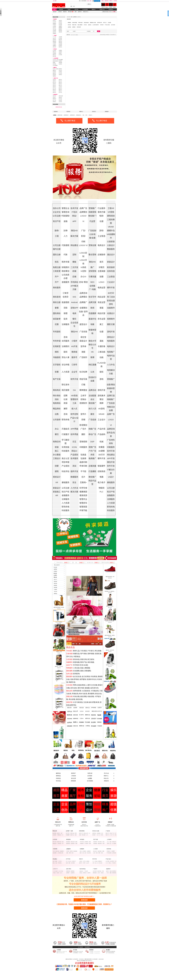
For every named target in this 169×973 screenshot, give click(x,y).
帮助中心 (111, 0)
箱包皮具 (60, 30)
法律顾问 (65, 346)
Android (74, 302)
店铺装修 (101, 254)
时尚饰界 (60, 100)
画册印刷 (83, 462)
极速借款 (65, 302)
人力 (65, 236)
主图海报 (101, 271)
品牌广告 (83, 208)
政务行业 (60, 83)
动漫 (101, 221)
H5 (92, 352)
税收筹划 (65, 271)
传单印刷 (83, 466)
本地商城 (54, 53)
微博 (92, 357)
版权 (101, 372)
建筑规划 (111, 216)
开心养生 (60, 73)
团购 (76, 11)
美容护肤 (54, 39)
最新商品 (58, 773)
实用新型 (57, 346)
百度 (83, 115)
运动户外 (54, 27)
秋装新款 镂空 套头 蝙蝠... (110, 620)
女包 (74, 6)
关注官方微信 (58, 140)
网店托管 (101, 313)
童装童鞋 (60, 27)
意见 (72, 778)
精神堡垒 (83, 390)
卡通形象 (101, 346)
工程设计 (57, 458)
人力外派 (74, 488)
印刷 (83, 241)
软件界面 (74, 434)
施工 (57, 451)
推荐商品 (58, 775)
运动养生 (60, 71)
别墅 (57, 466)
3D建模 (101, 451)
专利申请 (57, 341)
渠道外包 (92, 319)
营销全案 (92, 245)
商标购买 (57, 390)
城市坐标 (55, 49)
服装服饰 (60, 29)
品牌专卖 (80, 11)
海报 (83, 352)
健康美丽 (83, 492)
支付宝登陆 (90, 781)
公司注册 (57, 245)
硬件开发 (111, 287)
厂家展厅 (55, 35)
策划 (101, 399)
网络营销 (92, 212)
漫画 (101, 341)
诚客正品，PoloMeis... (110, 664)
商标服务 (57, 287)
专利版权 (57, 332)
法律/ (65, 230)
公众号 (58, 143)
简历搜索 (65, 390)
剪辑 (83, 420)
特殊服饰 (54, 33)
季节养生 (54, 71)
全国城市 (60, 51)
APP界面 (74, 429)
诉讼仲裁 (65, 365)
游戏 (101, 379)
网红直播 (92, 365)
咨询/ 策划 (83, 282)
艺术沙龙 (60, 98)
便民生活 (54, 51)
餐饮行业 (54, 89)
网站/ (74, 216)
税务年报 (65, 262)
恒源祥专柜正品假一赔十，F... (59, 636)
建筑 (57, 471)
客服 (101, 308)
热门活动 (111, 297)
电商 (74, 313)
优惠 (57, 324)
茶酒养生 (60, 68)
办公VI (83, 276)
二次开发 (74, 267)
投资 (65, 319)
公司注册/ (57, 216)
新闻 (92, 308)
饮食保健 (60, 24)
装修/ (57, 230)
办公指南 (60, 54)
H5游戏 (101, 409)
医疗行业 (54, 82)
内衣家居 (54, 30)
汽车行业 (60, 86)
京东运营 (101, 319)
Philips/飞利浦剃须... (59, 622)
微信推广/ (92, 216)
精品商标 (57, 409)
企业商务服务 (55, 58)
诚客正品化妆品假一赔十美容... (59, 607)
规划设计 (57, 477)
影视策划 (83, 425)
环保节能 (83, 510)
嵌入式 (74, 409)
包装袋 (83, 458)
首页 (71, 16)
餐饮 (74, 319)
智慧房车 (83, 503)
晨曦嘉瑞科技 (78, 115)
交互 (74, 442)
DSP (92, 442)
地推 (92, 324)
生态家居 (54, 26)
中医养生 (60, 74)
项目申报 (65, 462)
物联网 (101, 488)
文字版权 (57, 365)
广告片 (83, 429)
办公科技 (60, 23)
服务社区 (54, 54)
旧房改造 (111, 271)
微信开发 (111, 462)
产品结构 (101, 434)
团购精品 (54, 23)
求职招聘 (60, 62)
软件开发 (74, 379)
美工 (101, 324)
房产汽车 (54, 100)
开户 (57, 276)
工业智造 (101, 236)
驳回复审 (57, 319)
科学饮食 (83, 488)
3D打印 (111, 293)
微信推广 (92, 403)
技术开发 (74, 208)
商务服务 (60, 61)
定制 (74, 254)
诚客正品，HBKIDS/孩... (110, 650)
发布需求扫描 (108, 140)
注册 (88, 0)
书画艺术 (60, 20)
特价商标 (57, 395)
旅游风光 (54, 101)
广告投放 (111, 403)
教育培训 (54, 98)
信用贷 (65, 297)
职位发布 (65, 385)
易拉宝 (83, 337)
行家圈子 (65, 434)
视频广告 (92, 447)
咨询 (65, 337)
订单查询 (60, 11)
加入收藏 (54, 0)
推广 (92, 267)
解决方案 (74, 236)
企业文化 (57, 212)
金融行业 (54, 83)
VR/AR (111, 227)
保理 (65, 313)
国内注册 (57, 249)
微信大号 (92, 341)
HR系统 (74, 395)
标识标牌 (83, 372)
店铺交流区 (107, 0)
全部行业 (54, 79)
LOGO (101, 282)
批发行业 (54, 92)
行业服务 (101, 208)
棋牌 (101, 403)
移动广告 (92, 434)
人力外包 (111, 365)
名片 (83, 477)
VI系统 (83, 267)
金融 (65, 221)
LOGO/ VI (83, 245)
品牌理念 (83, 297)
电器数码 (60, 26)
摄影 (83, 434)
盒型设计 (83, 324)
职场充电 (65, 420)
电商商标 (57, 403)
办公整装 (57, 455)
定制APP (74, 308)
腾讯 (86, 115)
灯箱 (83, 385)
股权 (65, 352)
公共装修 (57, 420)
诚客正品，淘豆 (59, 651)
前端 (74, 271)
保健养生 (54, 76)
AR (56, 495)
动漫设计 (111, 313)
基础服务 (65, 482)
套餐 (57, 308)
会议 (92, 399)
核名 (57, 262)
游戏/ (101, 230)
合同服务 (65, 341)
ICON (74, 447)
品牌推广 (83, 302)
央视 (92, 455)
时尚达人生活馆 (55, 68)
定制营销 (92, 271)
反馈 (74, 778)
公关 (92, 372)
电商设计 (101, 245)
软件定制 (74, 414)
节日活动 (60, 101)
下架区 (102, 0)
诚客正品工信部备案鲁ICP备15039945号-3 (84, 960)
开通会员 (65, 429)
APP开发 (111, 458)
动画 (101, 357)
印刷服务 (83, 447)
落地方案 (101, 212)
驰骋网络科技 (66, 115)
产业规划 (65, 466)
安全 (74, 482)
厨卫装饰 (60, 45)
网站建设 (74, 245)
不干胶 (83, 471)
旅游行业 (54, 85)
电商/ (101, 216)
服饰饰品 (60, 41)
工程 (57, 236)
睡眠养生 (54, 73)
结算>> (114, 11)
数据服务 (74, 477)
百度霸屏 (92, 313)
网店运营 (101, 297)
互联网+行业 (55, 78)
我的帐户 (55, 11)
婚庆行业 (60, 85)
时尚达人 (54, 20)
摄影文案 (111, 324)
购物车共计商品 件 (108, 11)
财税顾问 (65, 267)
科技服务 (65, 451)
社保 (65, 399)
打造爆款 (92, 471)
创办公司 (57, 208)
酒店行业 (60, 82)
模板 (74, 262)
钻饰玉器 (54, 29)
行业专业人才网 (55, 59)
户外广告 (92, 451)
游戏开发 (111, 332)
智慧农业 (83, 499)
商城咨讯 (106, 781)
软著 (57, 372)
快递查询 (90, 115)
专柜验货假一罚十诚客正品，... (110, 591)
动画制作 (111, 308)
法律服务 (65, 324)
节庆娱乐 (54, 24)
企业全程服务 (55, 65)
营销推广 (92, 208)
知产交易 (57, 379)
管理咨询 (65, 212)
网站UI (74, 451)
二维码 (108, 143)
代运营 (92, 221)
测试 (74, 466)
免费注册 (90, 773)
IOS (74, 297)
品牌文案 (92, 302)
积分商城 (115, 0)
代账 (65, 254)
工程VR (111, 208)
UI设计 (111, 477)
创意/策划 (111, 385)
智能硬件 (101, 466)
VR (56, 482)
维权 (57, 352)
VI (83, 221)
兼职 (65, 409)
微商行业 (60, 89)
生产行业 (60, 92)
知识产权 (57, 221)
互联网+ (83, 482)
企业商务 (54, 50)
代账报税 (65, 245)
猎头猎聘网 (61, 59)
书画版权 (57, 357)
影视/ (83, 236)
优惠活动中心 (85, 11)
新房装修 (111, 267)
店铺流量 (92, 466)
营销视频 (83, 442)
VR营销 (111, 212)
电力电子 (101, 482)
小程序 (74, 341)
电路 (101, 477)
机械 (101, 442)
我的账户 (73, 773)
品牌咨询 (83, 293)
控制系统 (101, 471)
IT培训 (74, 212)
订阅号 (74, 365)
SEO (92, 282)
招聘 (65, 395)
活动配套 (92, 395)
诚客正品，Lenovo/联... (59, 666)
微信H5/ (74, 230)
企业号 (74, 372)
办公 (57, 429)
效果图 (101, 447)
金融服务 (65, 282)
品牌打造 (111, 395)
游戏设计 (111, 337)
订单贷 (65, 293)
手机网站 (74, 282)
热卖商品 (58, 778)
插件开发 (74, 471)
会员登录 (89, 775)
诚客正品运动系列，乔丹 (110, 576)
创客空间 (60, 97)
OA (74, 390)
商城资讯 (65, 11)
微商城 (74, 352)
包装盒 (83, 455)
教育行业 (60, 88)
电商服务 (111, 341)
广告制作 (83, 357)
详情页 (101, 267)
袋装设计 (83, 341)
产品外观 (101, 429)
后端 (74, 276)
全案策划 (83, 308)
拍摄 (101, 276)
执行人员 (92, 409)
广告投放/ (92, 230)
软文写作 (92, 297)
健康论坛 (55, 67)
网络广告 (92, 429)
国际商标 (57, 313)
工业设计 (111, 282)
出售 (57, 414)
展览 (92, 414)
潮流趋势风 (55, 94)
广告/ (83, 230)
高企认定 (65, 458)
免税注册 (57, 267)
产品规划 (74, 455)
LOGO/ (83, 216)
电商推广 (111, 352)
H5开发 (74, 346)
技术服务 (74, 458)
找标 (57, 399)
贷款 (65, 308)
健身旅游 (83, 495)
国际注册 (57, 254)
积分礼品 (106, 773)
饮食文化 (60, 70)
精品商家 (55, 19)
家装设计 (111, 262)
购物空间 (57, 442)
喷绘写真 (83, 379)
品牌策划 (83, 212)
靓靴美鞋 (54, 41)
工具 (74, 403)
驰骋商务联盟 (59, 115)
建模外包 (111, 230)
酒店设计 (111, 254)
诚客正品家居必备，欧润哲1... (110, 635)
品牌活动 (92, 390)
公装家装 (111, 241)
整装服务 (111, 249)
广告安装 (83, 332)
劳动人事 (65, 357)
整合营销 (92, 254)
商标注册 (57, 302)
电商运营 (101, 287)
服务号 (74, 357)
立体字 (83, 395)
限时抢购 (70, 11)
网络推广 (111, 399)
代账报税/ (65, 216)
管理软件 (74, 399)
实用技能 (65, 447)
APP (74, 221)
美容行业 (54, 86)
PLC (101, 492)
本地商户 (60, 53)
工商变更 (57, 271)
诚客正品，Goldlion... (110, 606)
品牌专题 (74, 16)
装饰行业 (60, 79)
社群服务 (60, 50)
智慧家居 (83, 507)
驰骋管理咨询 (72, 115)
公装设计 (111, 245)
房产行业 (54, 88)
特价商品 (58, 781)
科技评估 (65, 471)
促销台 (83, 399)
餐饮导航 (54, 56)
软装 (57, 447)
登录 (90, 0)
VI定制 (83, 271)
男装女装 (60, 42)
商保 (65, 403)
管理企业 (65, 208)
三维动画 (101, 352)
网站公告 (106, 778)
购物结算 (73, 781)
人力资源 (65, 372)
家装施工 (57, 492)
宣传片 (83, 414)
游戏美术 (101, 395)
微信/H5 (92, 262)
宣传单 (83, 346)
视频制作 (111, 319)
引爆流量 (92, 276)
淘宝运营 (101, 302)
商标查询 (57, 297)
